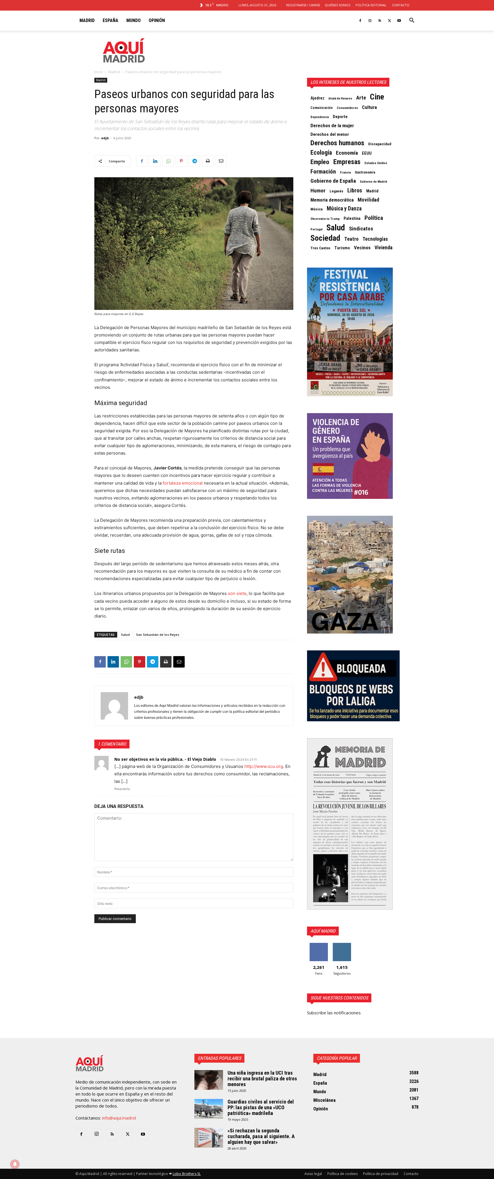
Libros (354, 190)
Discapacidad (379, 144)
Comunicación (321, 108)
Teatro (351, 239)
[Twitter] (389, 21)
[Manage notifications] (14, 1164)
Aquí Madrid (322, 931)
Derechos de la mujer (332, 125)
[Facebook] (360, 21)
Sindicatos (361, 229)
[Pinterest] (181, 161)
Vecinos (362, 247)
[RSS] (379, 21)
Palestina (352, 218)
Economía (347, 153)
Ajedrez (317, 98)
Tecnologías (375, 239)
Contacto (400, 5)
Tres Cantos (320, 248)
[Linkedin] (155, 161)
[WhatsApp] (168, 161)
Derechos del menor (329, 134)
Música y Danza (344, 209)
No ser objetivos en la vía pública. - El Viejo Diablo (165, 759)
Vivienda (384, 247)
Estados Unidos (375, 163)
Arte (361, 98)
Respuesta (122, 789)
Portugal (316, 229)
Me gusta (318, 945)
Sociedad (325, 238)
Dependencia (319, 117)
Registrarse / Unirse (303, 5)
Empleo (319, 162)
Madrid (87, 20)
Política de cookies (342, 1173)
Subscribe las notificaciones (334, 1012)
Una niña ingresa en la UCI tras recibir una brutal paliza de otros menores (262, 1078)
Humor (318, 191)
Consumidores (347, 108)
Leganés (336, 191)
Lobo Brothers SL (187, 1173)
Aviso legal (313, 1173)
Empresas (346, 162)
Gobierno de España (333, 181)
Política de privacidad (380, 1173)
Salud (125, 634)
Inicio (98, 71)
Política (373, 218)
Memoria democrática (332, 200)
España (110, 20)
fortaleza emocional (183, 483)
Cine (377, 97)
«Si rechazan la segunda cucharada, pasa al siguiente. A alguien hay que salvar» (261, 1136)
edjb (105, 138)
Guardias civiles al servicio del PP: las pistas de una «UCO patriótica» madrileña (261, 1107)
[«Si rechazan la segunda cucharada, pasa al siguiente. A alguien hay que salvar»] (208, 1138)
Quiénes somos (337, 5)
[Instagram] (370, 21)
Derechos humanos (337, 143)
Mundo (133, 20)
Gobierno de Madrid (373, 182)
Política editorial (371, 5)
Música (316, 209)
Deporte (340, 116)
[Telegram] (194, 161)
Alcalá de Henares (340, 98)
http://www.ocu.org (263, 766)
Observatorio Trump (325, 219)
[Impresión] (207, 161)
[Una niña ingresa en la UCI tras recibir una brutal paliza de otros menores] (208, 1080)
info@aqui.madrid (119, 1118)
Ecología (321, 153)
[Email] (220, 161)
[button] (412, 21)
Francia (345, 172)
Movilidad (368, 200)
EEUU (367, 153)
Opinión (157, 20)
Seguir (342, 945)
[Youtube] (399, 21)
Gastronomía (365, 172)
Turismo (342, 247)
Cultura (369, 107)
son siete (237, 593)
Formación (323, 171)
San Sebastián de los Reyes (157, 634)
